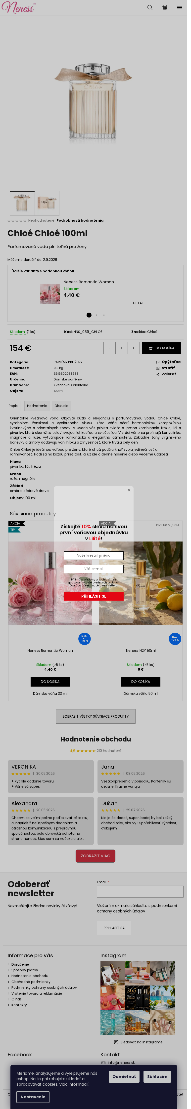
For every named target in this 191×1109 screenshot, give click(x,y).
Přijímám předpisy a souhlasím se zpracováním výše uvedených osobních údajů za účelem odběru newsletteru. (94, 582)
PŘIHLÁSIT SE (93, 596)
